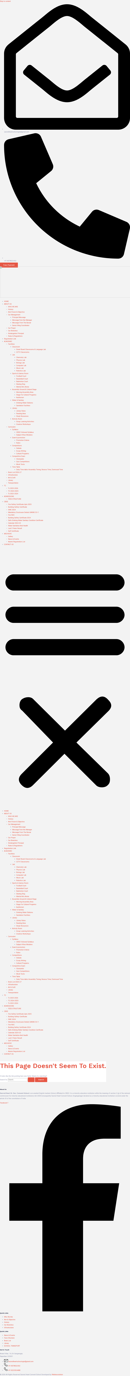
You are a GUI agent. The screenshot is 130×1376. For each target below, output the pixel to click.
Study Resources (22, 416)
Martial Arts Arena (22, 387)
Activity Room (17, 419)
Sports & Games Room (20, 373)
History (10, 309)
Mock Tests (20, 464)
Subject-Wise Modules (24, 435)
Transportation (13, 483)
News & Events (13, 539)
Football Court (21, 376)
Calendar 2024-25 (14, 523)
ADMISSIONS (9, 496)
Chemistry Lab (21, 357)
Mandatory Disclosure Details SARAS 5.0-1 (23, 512)
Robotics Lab (21, 371)
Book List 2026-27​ (14, 472)
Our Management (14, 315)
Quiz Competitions (22, 462)
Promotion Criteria (22, 440)
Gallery (10, 536)
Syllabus (15, 429)
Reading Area (21, 413)
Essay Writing (21, 451)
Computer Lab (21, 365)
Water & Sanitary (18, 400)
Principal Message (19, 317)
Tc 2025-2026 (13, 488)
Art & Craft (11, 478)
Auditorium (20, 397)
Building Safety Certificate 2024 (19, 518)
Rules (18, 443)
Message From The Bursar (21, 323)
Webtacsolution (57, 1374)
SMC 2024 (12, 510)
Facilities (11, 344)
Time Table (16, 467)
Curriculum (12, 427)
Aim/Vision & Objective (16, 312)
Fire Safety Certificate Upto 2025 (19, 504)
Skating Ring (20, 384)
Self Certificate (13, 531)
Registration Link (10, 339)
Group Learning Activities (25, 421)
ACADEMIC (8, 341)
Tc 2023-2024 (13, 494)
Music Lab (20, 368)
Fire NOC (11, 515)
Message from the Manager (22, 320)
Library (14, 408)
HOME (6, 301)
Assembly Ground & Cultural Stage (24, 389)
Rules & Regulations (15, 336)
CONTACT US (9, 544)
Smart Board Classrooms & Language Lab (31, 349)
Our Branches (13, 331)
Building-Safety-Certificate (17, 507)
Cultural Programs (22, 454)
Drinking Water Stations (24, 403)
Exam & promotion (18, 438)
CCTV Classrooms (22, 352)
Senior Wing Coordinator (20, 325)
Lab (13, 355)
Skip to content (5, 1)
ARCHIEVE (8, 534)
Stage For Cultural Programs (26, 395)
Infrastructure (13, 475)
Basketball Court (22, 379)
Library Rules (21, 411)
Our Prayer (12, 328)
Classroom (16, 347)
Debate (18, 448)
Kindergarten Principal (16, 333)
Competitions (17, 446)
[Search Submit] (31, 1079)
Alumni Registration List (16, 542)
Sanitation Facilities (23, 406)
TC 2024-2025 (13, 491)
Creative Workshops (23, 424)
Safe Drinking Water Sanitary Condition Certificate (25, 520)
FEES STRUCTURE (14, 499)
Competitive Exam (18, 456)
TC (5, 486)
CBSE (6, 502)
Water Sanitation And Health (18, 526)
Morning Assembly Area (24, 392)
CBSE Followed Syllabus (25, 432)
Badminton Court (22, 381)
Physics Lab (20, 360)
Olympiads (20, 459)
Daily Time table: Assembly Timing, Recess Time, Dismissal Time (39, 470)
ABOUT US (8, 304)
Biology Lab (20, 363)
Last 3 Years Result (15, 528)
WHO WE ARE (13, 307)
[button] (65, 677)
